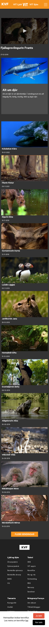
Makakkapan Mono (10, 489)
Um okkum (32, 603)
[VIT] (26, 5)
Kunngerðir (11, 603)
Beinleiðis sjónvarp (15, 571)
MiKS (9, 579)
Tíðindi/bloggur (34, 607)
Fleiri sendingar (24, 534)
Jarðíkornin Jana (9, 319)
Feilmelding (32, 579)
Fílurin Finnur (8, 183)
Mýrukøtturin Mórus (11, 523)
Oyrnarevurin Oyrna (11, 251)
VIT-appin (32, 566)
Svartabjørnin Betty (10, 387)
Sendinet (31, 592)
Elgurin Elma (7, 217)
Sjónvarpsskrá (13, 566)
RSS (29, 583)
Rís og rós (32, 575)
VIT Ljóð (17, 5)
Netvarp (31, 588)
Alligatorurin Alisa (10, 421)
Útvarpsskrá (12, 562)
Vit (8, 583)
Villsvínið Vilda (8, 455)
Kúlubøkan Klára (9, 149)
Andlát (10, 607)
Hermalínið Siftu (9, 353)
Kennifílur (31, 571)
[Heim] (5, 4)
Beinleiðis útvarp (14, 575)
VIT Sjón (34, 5)
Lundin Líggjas (8, 285)
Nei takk (38, 622)
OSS (29, 562)
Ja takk (39, 615)
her (26, 620)
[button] (24, 31)
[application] (24, 31)
